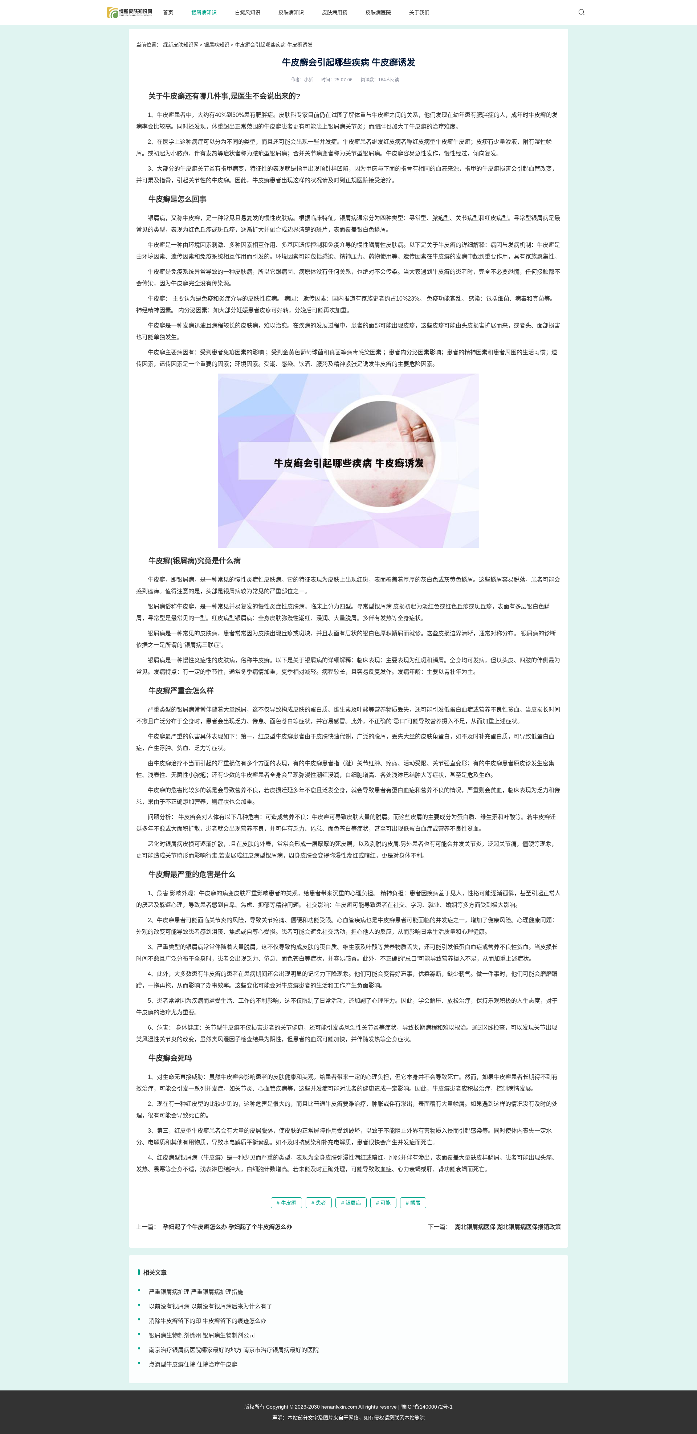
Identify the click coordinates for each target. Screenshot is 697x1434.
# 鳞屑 (413, 1203)
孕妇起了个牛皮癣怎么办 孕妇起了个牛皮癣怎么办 (227, 1227)
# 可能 (383, 1203)
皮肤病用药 (334, 12)
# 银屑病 (351, 1203)
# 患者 (318, 1203)
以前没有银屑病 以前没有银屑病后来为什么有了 (210, 1306)
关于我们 (419, 12)
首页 (168, 12)
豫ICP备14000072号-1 (427, 1407)
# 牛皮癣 (286, 1203)
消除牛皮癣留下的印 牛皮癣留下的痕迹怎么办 (207, 1321)
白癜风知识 (247, 12)
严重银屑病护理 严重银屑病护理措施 (196, 1292)
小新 (308, 79)
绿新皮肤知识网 (181, 45)
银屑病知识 (204, 12)
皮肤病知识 (291, 12)
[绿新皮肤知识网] (129, 12)
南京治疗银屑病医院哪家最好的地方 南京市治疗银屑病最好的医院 (234, 1350)
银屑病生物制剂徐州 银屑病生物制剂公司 (202, 1335)
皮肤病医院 (378, 12)
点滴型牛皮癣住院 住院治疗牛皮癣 (193, 1364)
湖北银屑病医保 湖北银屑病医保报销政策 (508, 1227)
